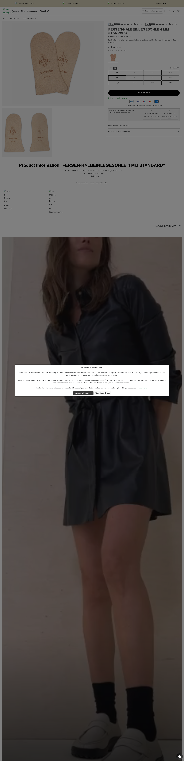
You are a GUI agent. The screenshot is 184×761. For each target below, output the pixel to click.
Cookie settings (102, 393)
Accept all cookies (83, 393)
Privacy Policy (142, 388)
